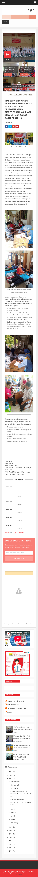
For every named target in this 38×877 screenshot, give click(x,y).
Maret (13, 819)
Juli (12, 809)
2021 (10, 827)
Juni (12, 813)
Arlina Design (15, 873)
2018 (10, 837)
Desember (14, 782)
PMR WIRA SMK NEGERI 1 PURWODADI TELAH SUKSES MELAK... (20, 793)
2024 (10, 775)
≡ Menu (5, 22)
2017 (10, 841)
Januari (13, 823)
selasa (7, 532)
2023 (10, 779)
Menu (4, 2)
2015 (10, 848)
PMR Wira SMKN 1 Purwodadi (25, 871)
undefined (8, 486)
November (14, 785)
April (12, 816)
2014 (10, 851)
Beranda (20, 624)
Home (7, 95)
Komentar (21, 532)
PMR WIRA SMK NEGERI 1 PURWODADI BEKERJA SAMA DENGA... (20, 802)
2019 (10, 834)
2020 (10, 830)
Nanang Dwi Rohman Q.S (15, 701)
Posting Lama (30, 624)
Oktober (13, 788)
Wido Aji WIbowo (13, 705)
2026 (10, 772)
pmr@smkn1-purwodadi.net (16, 708)
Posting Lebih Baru (9, 624)
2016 (10, 844)
